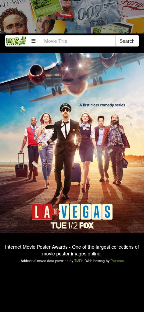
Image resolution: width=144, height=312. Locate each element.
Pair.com (117, 260)
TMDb (78, 260)
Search (127, 40)
